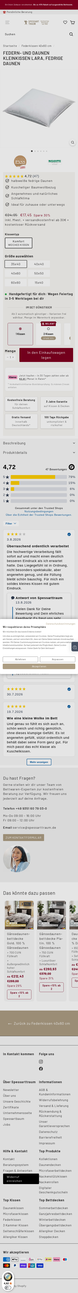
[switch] (8, 1288)
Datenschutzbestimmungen (60, 623)
